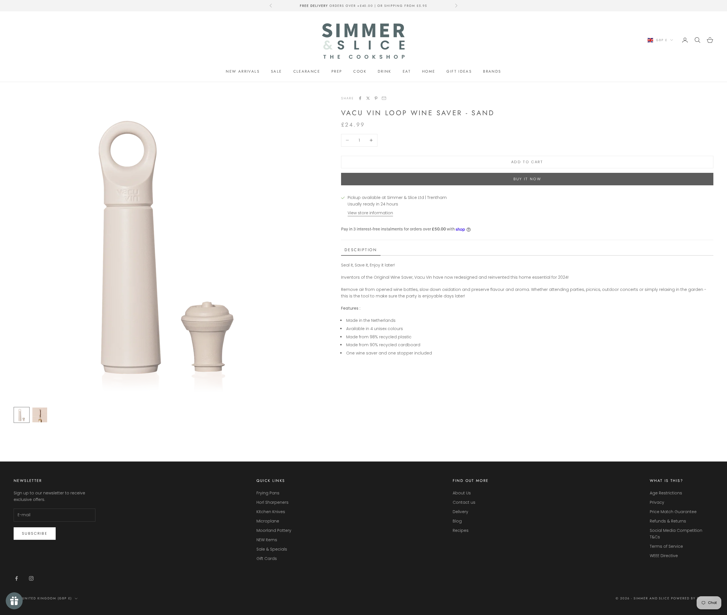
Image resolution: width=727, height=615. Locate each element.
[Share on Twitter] (368, 98)
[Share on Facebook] (360, 98)
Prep (336, 71)
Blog (457, 521)
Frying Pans (267, 493)
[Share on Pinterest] (376, 98)
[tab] (361, 250)
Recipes (461, 530)
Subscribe (34, 533)
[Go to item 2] (40, 415)
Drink (384, 71)
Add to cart (527, 162)
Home (428, 71)
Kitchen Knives (270, 512)
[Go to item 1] (22, 415)
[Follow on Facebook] (16, 578)
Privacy (657, 502)
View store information (370, 213)
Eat (407, 71)
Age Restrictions (666, 493)
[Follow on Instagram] (31, 578)
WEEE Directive (664, 556)
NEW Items (266, 540)
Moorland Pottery (273, 530)
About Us (462, 493)
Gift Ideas (459, 71)
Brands (492, 71)
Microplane (267, 521)
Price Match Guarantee (673, 512)
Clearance (306, 71)
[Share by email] (384, 98)
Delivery (460, 512)
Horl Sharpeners (272, 502)
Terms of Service (666, 546)
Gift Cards (266, 558)
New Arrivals (243, 71)
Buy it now (527, 179)
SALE (276, 71)
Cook (359, 71)
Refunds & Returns (668, 521)
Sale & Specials (271, 549)
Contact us (464, 502)
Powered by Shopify (692, 598)
